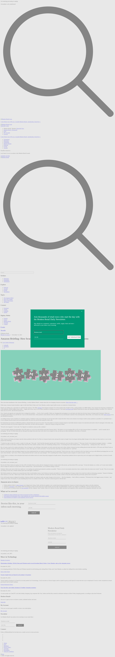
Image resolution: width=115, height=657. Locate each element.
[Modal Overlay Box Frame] (57, 328)
